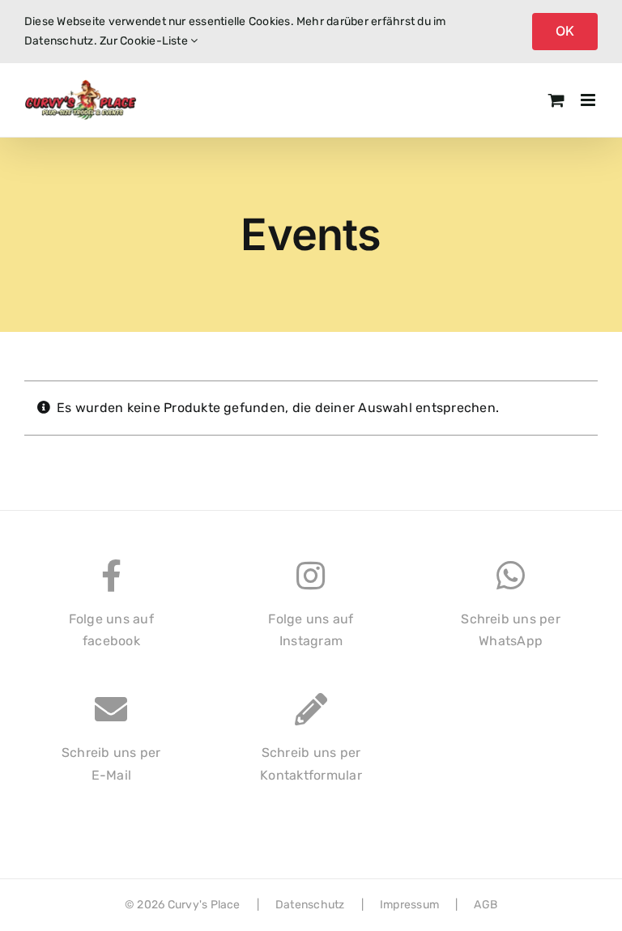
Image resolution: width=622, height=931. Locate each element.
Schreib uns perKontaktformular (311, 764)
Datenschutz (310, 905)
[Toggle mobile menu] (589, 99)
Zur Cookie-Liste (145, 41)
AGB (485, 905)
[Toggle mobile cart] (556, 99)
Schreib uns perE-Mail (111, 764)
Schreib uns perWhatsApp (510, 630)
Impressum (409, 905)
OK (565, 31)
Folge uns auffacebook (111, 630)
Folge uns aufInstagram (310, 630)
